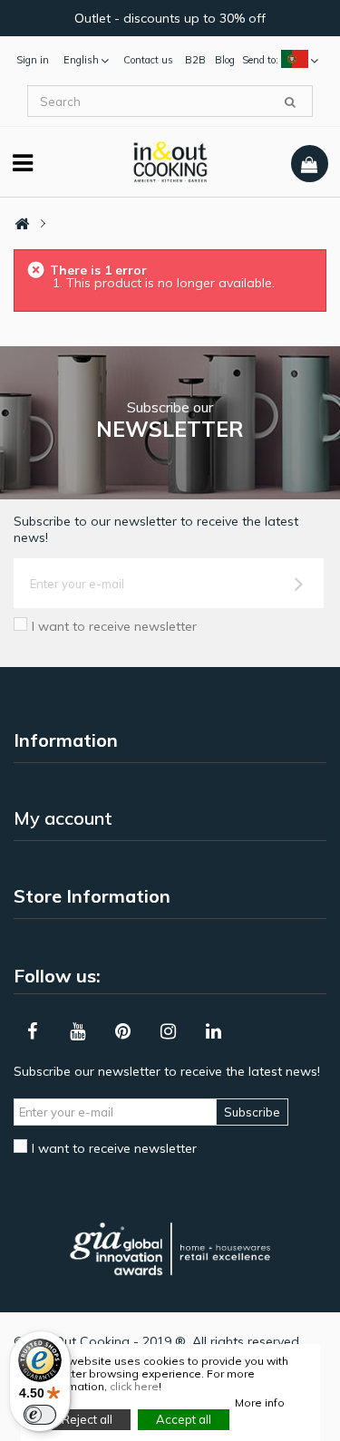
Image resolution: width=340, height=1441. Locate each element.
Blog (225, 59)
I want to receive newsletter (114, 626)
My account (63, 818)
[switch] (40, 1415)
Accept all (183, 1419)
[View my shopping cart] (309, 164)
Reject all (87, 1419)
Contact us (148, 59)
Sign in (32, 59)
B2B (195, 59)
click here (134, 1386)
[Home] (22, 224)
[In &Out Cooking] (170, 160)
